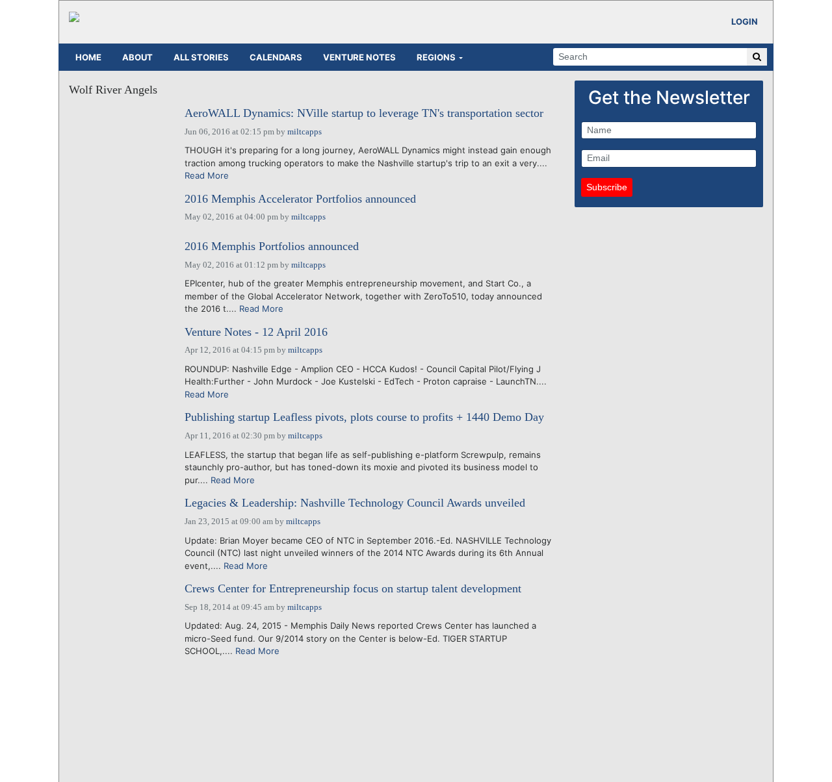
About (137, 57)
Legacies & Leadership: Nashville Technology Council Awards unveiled (355, 503)
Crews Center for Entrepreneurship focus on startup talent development (353, 589)
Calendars (276, 57)
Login (744, 21)
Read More (207, 175)
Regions (436, 57)
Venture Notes (359, 57)
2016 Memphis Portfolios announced (272, 246)
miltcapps (304, 131)
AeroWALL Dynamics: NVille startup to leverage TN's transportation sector (364, 113)
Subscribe (606, 187)
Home (88, 57)
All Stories (201, 57)
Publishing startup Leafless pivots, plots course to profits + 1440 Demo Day (364, 417)
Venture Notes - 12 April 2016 (256, 332)
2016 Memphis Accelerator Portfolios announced (300, 199)
